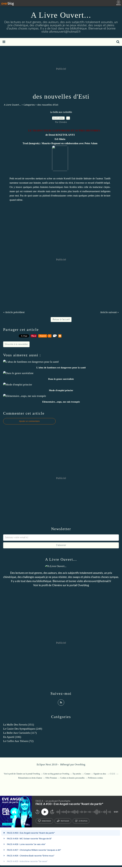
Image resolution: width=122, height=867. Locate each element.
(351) (18, 724)
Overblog (80, 764)
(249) (22, 728)
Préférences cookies (95, 778)
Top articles (77, 774)
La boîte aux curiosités (61, 112)
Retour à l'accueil (61, 319)
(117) (20, 732)
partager (65, 821)
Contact (87, 774)
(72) (18, 741)
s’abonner (46, 821)
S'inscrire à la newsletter (16, 344)
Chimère (57, 585)
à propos (83, 821)
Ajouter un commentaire (29, 421)
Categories (29, 104)
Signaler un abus (100, 774)
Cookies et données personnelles (72, 778)
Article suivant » (109, 312)
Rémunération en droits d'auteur (30, 778)
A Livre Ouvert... (61, 15)
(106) (12, 736)
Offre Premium (51, 778)
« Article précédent (14, 312)
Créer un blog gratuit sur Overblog (56, 774)
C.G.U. (112, 774)
